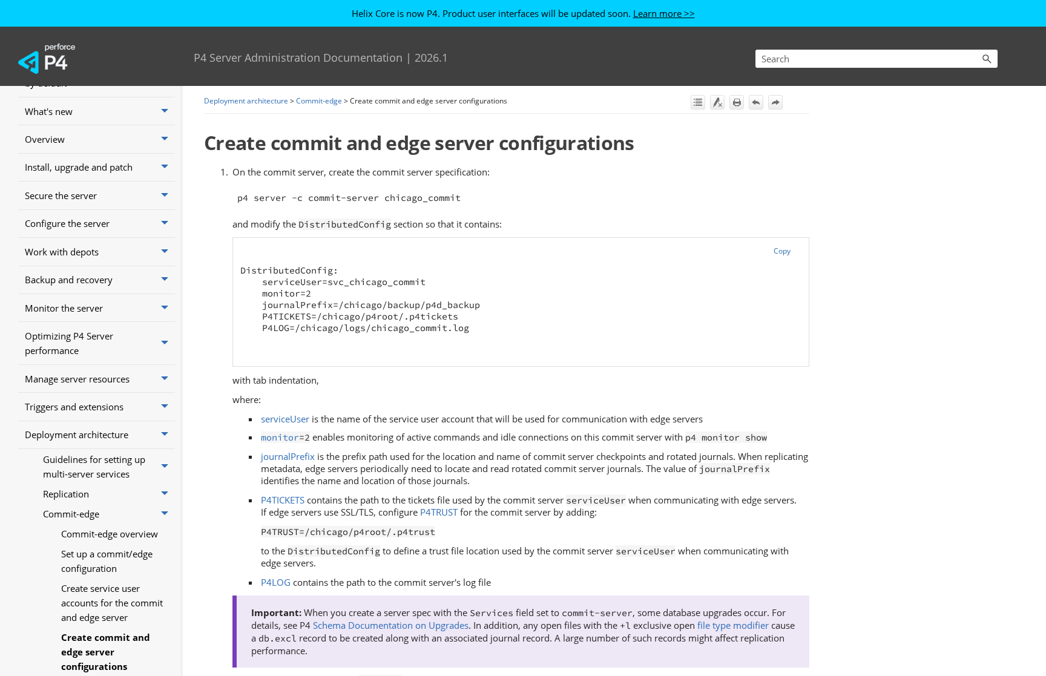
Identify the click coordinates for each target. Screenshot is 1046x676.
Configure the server (67, 223)
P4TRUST (439, 512)
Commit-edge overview (109, 534)
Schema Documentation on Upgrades (390, 625)
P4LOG (276, 582)
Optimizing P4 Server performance (69, 343)
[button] (987, 59)
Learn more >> (664, 13)
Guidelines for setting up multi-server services (94, 466)
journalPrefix (288, 456)
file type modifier (733, 625)
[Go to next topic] (775, 102)
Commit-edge (71, 514)
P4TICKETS (282, 500)
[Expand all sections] (698, 102)
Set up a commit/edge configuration (107, 561)
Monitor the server (64, 308)
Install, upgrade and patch (79, 167)
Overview (45, 139)
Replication (66, 494)
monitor (280, 437)
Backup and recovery (69, 280)
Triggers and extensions (74, 407)
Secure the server (61, 195)
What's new (49, 111)
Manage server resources (77, 379)
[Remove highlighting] (717, 102)
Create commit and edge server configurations (105, 651)
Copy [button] (782, 251)
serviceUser (285, 419)
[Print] (736, 102)
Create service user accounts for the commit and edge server (112, 602)
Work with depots (62, 252)
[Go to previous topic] (756, 102)
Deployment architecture (76, 434)
